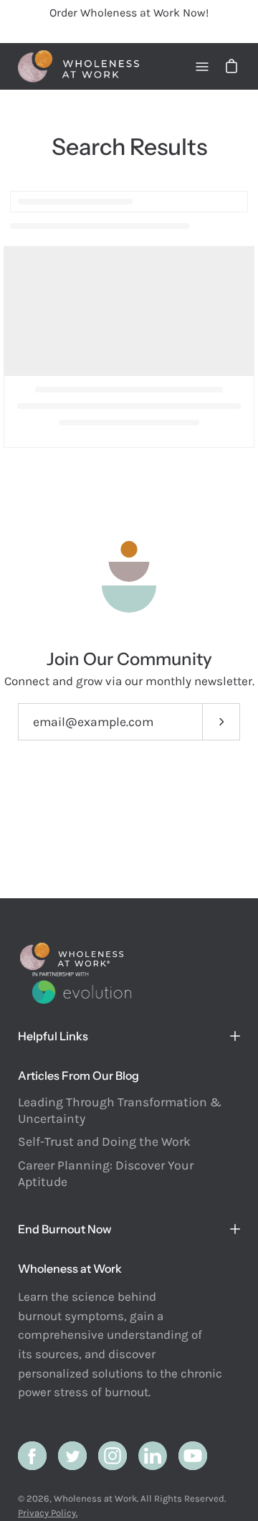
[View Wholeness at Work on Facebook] (32, 1455)
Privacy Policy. (47, 1512)
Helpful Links (53, 1036)
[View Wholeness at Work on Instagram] (112, 1455)
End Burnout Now (65, 1229)
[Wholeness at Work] (79, 66)
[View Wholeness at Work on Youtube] (192, 1455)
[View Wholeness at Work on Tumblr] (152, 1455)
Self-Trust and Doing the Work (104, 1141)
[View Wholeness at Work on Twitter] (72, 1455)
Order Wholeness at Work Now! (129, 12)
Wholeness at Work (95, 1498)
